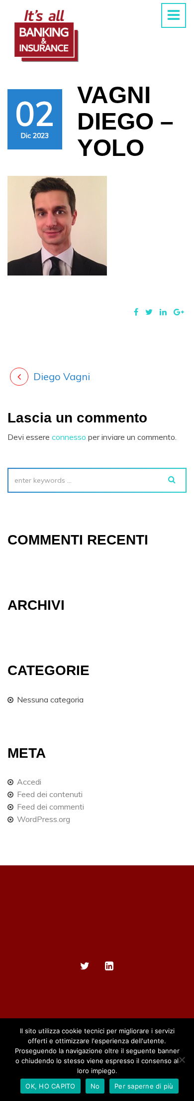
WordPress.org (43, 819)
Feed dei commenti (50, 807)
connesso (69, 437)
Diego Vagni (61, 376)
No (95, 1086)
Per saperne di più (144, 1086)
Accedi (29, 782)
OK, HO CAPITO (50, 1086)
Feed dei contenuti (50, 794)
